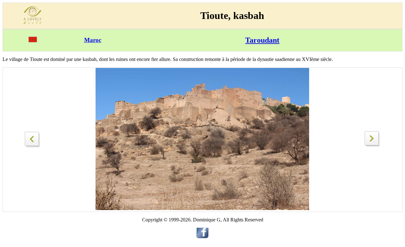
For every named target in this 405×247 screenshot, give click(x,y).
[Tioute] (32, 138)
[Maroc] (32, 40)
